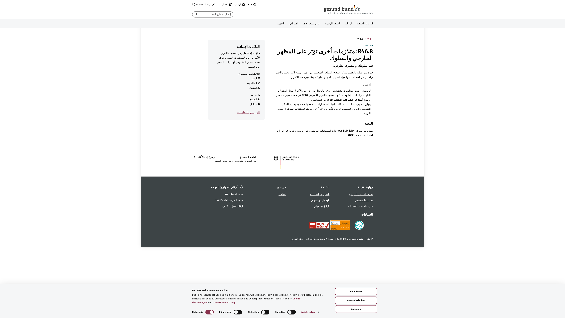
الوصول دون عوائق (320, 200)
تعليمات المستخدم (364, 200)
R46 (369, 38)
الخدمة (281, 23)
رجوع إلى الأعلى (205, 157)
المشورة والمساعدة (319, 194)
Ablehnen (356, 309)
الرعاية (348, 23)
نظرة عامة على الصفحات (360, 206)
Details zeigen (308, 312)
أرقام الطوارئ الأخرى (232, 206)
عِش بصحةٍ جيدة (311, 23)
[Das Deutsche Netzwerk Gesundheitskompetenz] (340, 225)
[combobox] (216, 14)
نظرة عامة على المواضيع (361, 194)
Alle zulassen (356, 291)
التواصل (282, 194)
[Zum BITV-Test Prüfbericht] (319, 225)
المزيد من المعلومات (248, 112)
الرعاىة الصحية (365, 23)
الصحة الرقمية (332, 23)
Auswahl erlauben (356, 300)
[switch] (238, 312)
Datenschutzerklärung (224, 302)
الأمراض (293, 23)
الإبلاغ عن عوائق (321, 206)
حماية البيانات (312, 239)
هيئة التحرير (297, 239)
